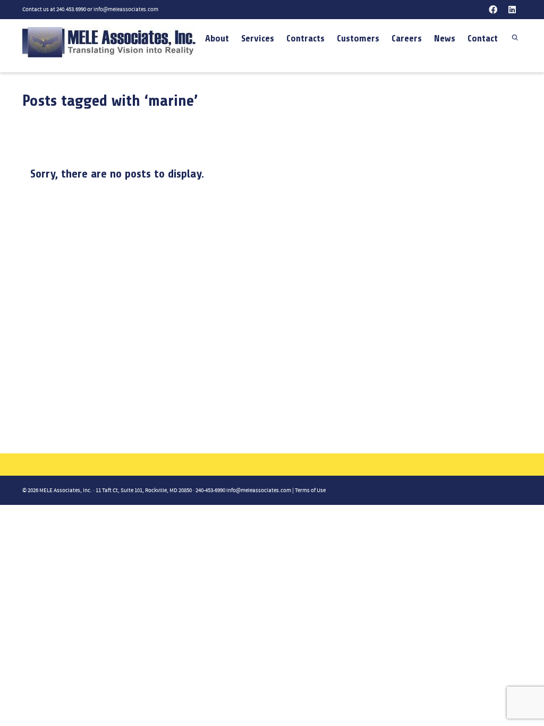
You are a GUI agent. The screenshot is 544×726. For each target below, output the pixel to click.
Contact (483, 38)
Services (257, 38)
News (444, 38)
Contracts (305, 38)
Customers (358, 38)
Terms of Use (310, 490)
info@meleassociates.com (126, 9)
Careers (407, 38)
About (217, 38)
